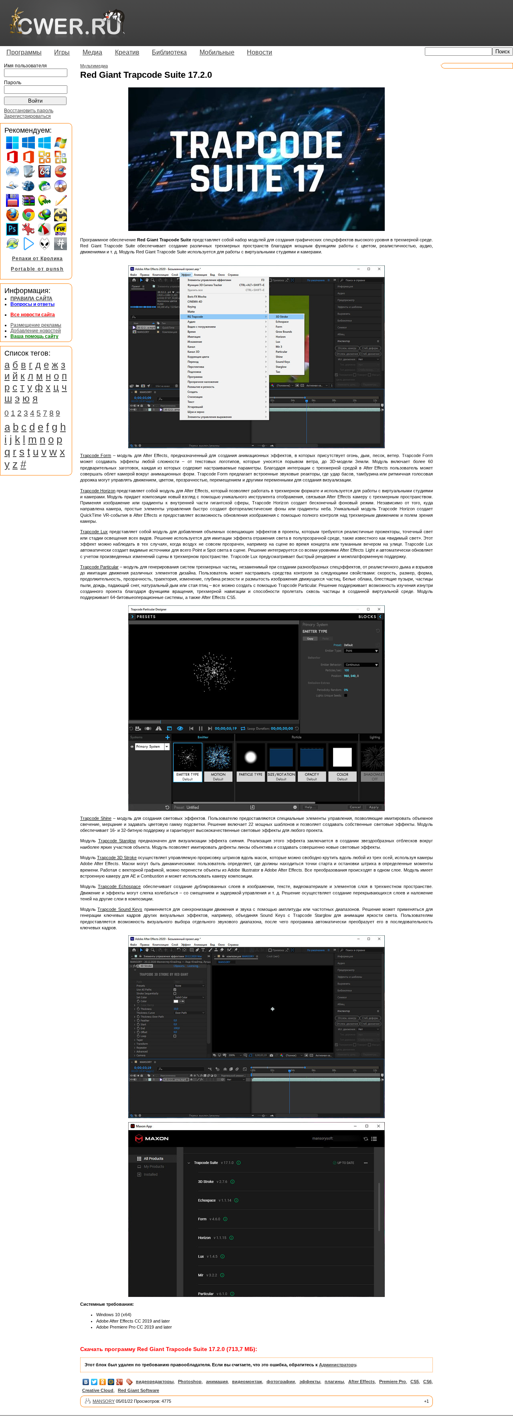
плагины (334, 1381)
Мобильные (217, 52)
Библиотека (169, 52)
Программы (24, 52)
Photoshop (190, 1381)
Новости (259, 52)
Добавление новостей (35, 331)
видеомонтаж (247, 1381)
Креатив (127, 52)
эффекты (309, 1381)
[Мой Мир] (111, 1382)
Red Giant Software (138, 1390)
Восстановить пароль (28, 110)
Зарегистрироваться (27, 116)
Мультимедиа (94, 65)
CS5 (414, 1381)
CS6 (427, 1381)
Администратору (337, 1364)
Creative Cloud (97, 1390)
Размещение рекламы (35, 325)
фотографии (281, 1381)
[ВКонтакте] (86, 1382)
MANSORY (104, 1401)
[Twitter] (94, 1382)
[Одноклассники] (103, 1382)
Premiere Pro (392, 1381)
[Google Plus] (119, 1382)
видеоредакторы (155, 1381)
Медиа (92, 52)
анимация (217, 1381)
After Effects (361, 1381)
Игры (62, 52)
